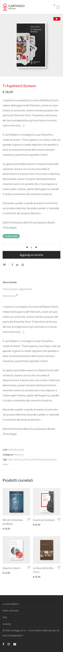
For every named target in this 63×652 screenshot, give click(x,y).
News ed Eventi (11, 610)
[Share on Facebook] (12, 265)
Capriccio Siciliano (44, 520)
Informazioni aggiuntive (17, 289)
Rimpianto (50, 459)
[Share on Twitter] (17, 265)
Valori (5, 464)
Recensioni (10, 296)
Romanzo (19, 454)
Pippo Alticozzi (15, 459)
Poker (27, 459)
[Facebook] (3, 643)
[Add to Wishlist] (6, 264)
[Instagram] (9, 643)
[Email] (14, 643)
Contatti (7, 624)
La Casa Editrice (11, 603)
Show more (7, 528)
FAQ (5, 617)
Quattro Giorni (11, 568)
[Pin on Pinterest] (22, 265)
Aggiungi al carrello (31, 255)
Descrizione (10, 282)
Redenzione (37, 459)
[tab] (31, 282)
